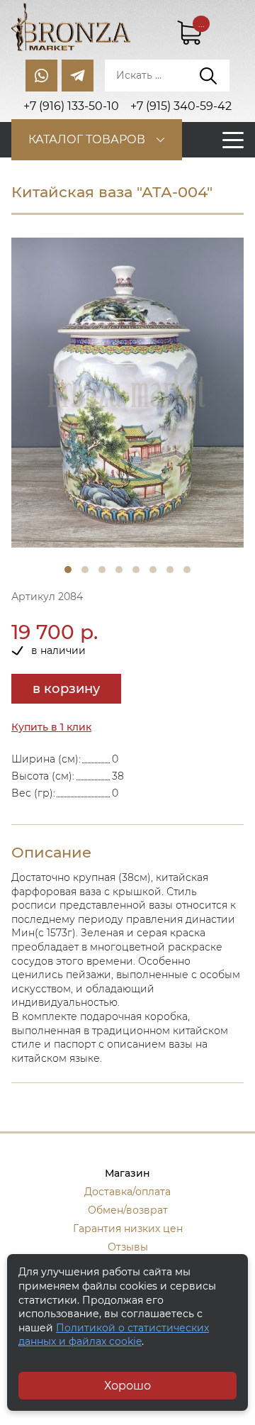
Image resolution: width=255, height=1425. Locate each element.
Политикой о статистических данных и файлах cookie (113, 1334)
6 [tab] (153, 569)
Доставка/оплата (127, 1191)
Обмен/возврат (128, 1210)
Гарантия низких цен (128, 1228)
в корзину (66, 689)
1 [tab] (68, 569)
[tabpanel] (127, 393)
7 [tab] (170, 569)
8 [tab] (187, 569)
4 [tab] (119, 569)
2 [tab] (85, 569)
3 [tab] (102, 569)
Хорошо (127, 1385)
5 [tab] (136, 569)
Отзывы (128, 1247)
